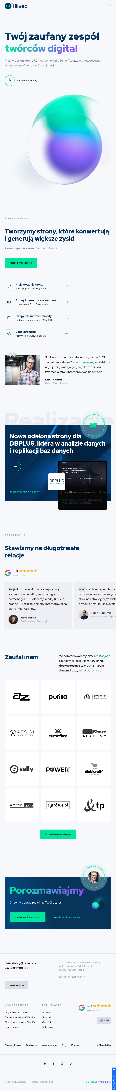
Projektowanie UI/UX (16, 1012)
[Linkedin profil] (45, 1063)
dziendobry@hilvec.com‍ (21, 963)
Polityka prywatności (16, 1081)
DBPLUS (46, 1012)
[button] (108, 6)
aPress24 (46, 1022)
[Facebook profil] (53, 1063)
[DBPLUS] (82, 485)
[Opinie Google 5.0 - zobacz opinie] (21, 573)
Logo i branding (13, 1027)
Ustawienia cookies (42, 1081)
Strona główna (13, 1045)
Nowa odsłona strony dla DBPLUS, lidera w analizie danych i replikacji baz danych (58, 443)
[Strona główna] (16, 6)
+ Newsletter (104, 1045)
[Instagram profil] (62, 1063)
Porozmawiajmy (83, 362)
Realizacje (31, 1045)
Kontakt (75, 1045)
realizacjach (102, 656)
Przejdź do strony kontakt (67, 917)
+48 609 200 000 (17, 968)
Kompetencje (49, 1045)
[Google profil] (70, 1063)
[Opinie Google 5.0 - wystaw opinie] (95, 1007)
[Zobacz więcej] (15, 466)
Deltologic (47, 1027)
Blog (63, 1045)
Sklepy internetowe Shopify (20, 1022)
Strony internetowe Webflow (20, 1017)
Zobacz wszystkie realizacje (25, 491)
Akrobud (46, 1017)
